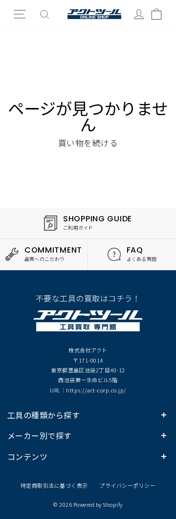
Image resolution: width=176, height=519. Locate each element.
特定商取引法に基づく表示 (54, 485)
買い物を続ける (88, 143)
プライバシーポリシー (127, 485)
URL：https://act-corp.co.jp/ (88, 390)
